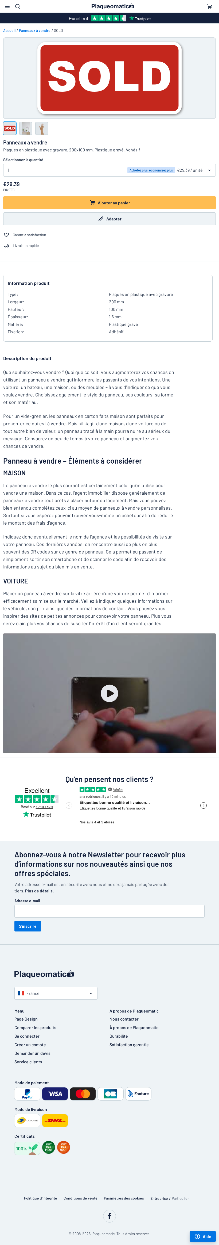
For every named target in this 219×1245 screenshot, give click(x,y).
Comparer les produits (35, 1027)
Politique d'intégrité (40, 1198)
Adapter (114, 218)
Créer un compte (30, 1044)
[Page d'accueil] (109, 974)
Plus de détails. (39, 890)
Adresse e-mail (27, 901)
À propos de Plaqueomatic (134, 1027)
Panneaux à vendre (34, 30)
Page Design (26, 1018)
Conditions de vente (80, 1198)
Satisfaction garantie (129, 1044)
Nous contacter (124, 1018)
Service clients (28, 1061)
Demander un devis (32, 1053)
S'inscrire (28, 926)
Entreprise (159, 1198)
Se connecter (27, 1035)
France (33, 993)
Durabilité (119, 1035)
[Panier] (209, 6)
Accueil (9, 30)
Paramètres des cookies (124, 1198)
